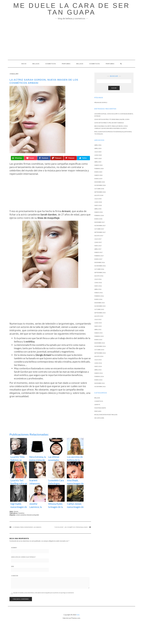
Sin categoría (99, 418)
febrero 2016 (99, 296)
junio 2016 (98, 282)
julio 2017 (97, 239)
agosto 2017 (98, 235)
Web (12, 566)
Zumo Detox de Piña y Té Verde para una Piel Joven (111, 119)
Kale (78, 615)
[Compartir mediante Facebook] (43, 158)
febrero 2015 (99, 336)
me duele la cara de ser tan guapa (71, 9)
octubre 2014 (99, 349)
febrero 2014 (99, 376)
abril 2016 (97, 289)
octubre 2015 (99, 309)
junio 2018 (98, 202)
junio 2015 (98, 323)
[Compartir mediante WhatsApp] (17, 158)
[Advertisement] (71, 39)
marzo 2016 (98, 292)
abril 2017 (97, 249)
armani (18, 515)
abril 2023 (97, 162)
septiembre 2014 (100, 353)
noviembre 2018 (100, 185)
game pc (97, 404)
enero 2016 (98, 299)
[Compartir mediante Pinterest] (70, 158)
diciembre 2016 (99, 262)
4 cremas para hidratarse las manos (27, 527)
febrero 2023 (99, 168)
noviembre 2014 (100, 346)
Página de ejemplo (100, 102)
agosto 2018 (98, 195)
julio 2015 (97, 319)
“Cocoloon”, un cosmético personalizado (71, 527)
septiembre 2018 (100, 192)
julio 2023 (97, 152)
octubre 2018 (99, 188)
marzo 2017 (98, 252)
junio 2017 (98, 242)
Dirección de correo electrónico (23, 557)
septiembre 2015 (100, 313)
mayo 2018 (98, 205)
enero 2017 (98, 259)
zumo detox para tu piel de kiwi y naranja (109, 123)
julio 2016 (97, 279)
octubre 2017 (99, 229)
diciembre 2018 (99, 182)
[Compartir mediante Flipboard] (56, 158)
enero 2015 (98, 339)
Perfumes (66, 63)
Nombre (14, 547)
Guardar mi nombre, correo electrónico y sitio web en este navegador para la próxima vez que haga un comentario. (43, 592)
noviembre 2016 (100, 266)
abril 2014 (97, 370)
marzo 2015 (98, 333)
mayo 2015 (98, 326)
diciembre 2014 (99, 343)
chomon (16, 511)
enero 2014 (98, 380)
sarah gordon (35, 515)
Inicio (23, 63)
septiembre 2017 (100, 232)
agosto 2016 (98, 276)
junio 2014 (98, 363)
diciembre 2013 (99, 383)
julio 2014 (97, 360)
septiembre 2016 (100, 272)
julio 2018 (97, 199)
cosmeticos (23, 515)
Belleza (36, 63)
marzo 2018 (98, 212)
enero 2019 (98, 178)
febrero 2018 (99, 215)
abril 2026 (97, 145)
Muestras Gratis (100, 408)
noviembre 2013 (100, 386)
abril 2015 (97, 329)
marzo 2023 (98, 165)
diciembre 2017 (99, 222)
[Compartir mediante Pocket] (30, 158)
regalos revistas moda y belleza (105, 414)
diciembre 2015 (99, 303)
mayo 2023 (98, 158)
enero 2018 (98, 219)
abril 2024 (97, 148)
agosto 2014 (98, 356)
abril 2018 (97, 209)
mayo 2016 (98, 286)
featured (29, 515)
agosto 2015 (98, 316)
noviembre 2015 (100, 306)
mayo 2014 (98, 366)
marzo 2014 (98, 373)
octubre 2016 (99, 269)
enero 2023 (98, 172)
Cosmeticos (50, 63)
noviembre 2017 (100, 225)
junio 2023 (98, 155)
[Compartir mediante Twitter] (83, 158)
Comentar (14, 575)
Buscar (113, 88)
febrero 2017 (99, 256)
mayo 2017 (98, 245)
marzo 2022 (98, 175)
